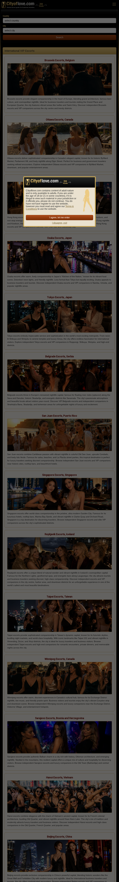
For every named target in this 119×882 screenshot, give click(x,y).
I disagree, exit (59, 223)
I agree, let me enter (59, 217)
